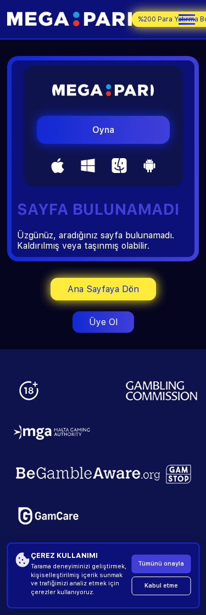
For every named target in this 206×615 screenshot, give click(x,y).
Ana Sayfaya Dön (103, 289)
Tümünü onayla (161, 563)
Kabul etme (161, 585)
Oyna (103, 130)
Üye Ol (103, 322)
